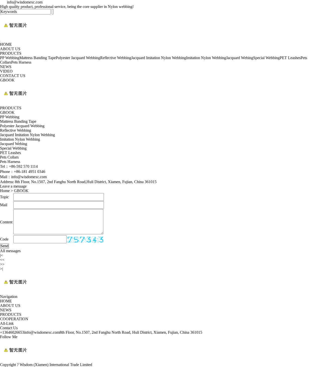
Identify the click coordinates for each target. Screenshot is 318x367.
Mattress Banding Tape (37, 58)
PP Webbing (9, 58)
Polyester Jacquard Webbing (78, 58)
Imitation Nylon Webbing (206, 58)
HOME (6, 44)
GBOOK (7, 80)
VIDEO (6, 71)
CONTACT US (12, 76)
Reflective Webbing (115, 58)
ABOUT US (10, 49)
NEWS (5, 67)
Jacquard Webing (239, 58)
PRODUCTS (10, 53)
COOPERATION (14, 319)
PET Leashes (290, 58)
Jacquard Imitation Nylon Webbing (158, 58)
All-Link (7, 323)
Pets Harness (21, 62)
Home (5, 191)
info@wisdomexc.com (42, 332)
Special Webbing (266, 58)
